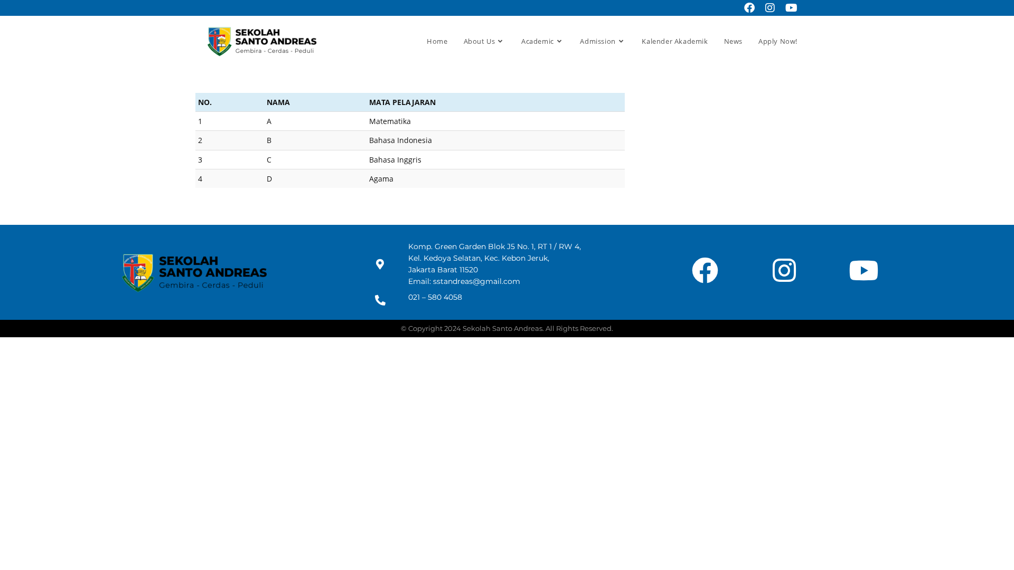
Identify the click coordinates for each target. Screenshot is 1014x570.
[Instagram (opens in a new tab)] (770, 8)
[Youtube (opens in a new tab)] (788, 8)
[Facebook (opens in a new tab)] (749, 8)
